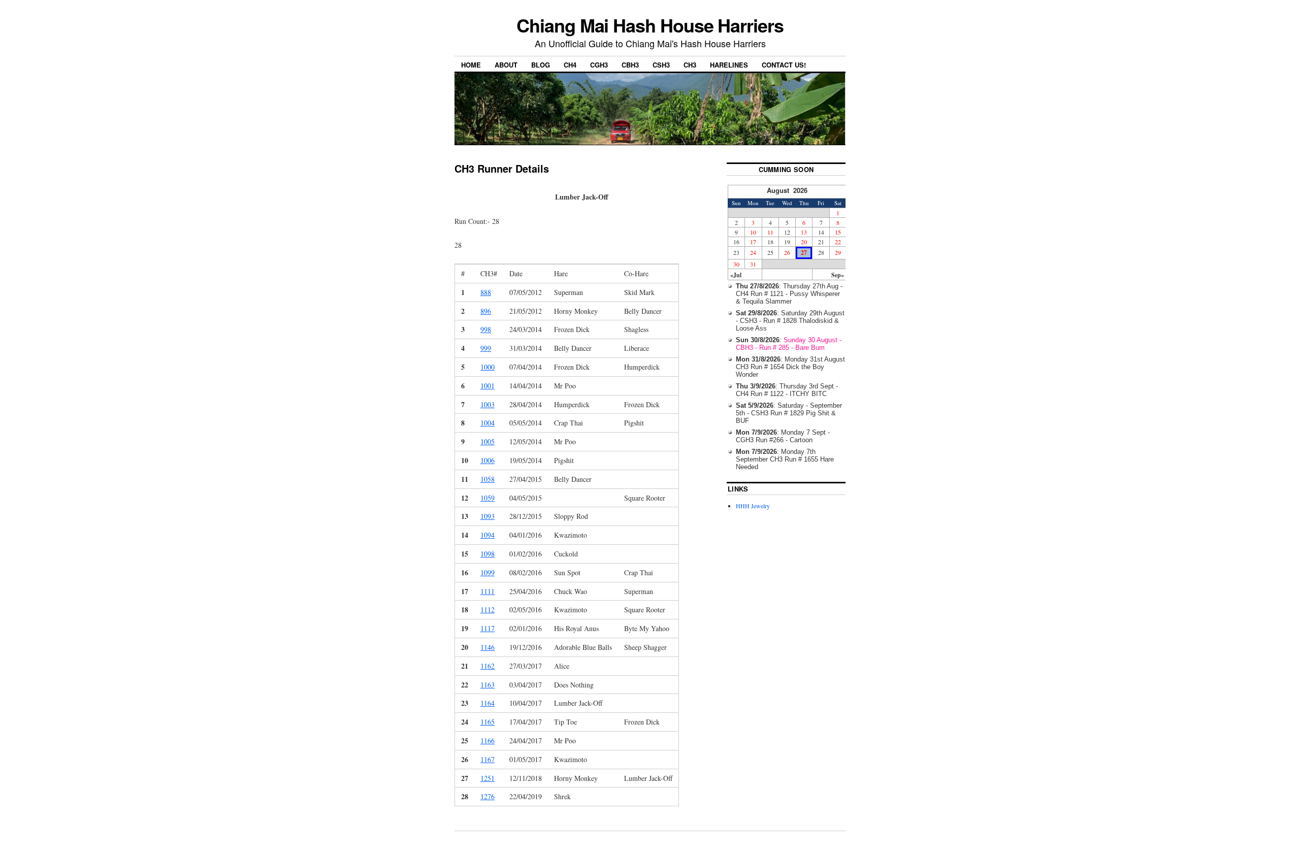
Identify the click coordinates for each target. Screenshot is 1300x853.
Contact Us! (784, 65)
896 (485, 311)
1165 (487, 722)
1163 (487, 685)
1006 (487, 460)
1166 (487, 740)
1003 (487, 404)
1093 (487, 516)
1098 (487, 554)
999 (485, 348)
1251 (487, 778)
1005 (487, 441)
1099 (487, 572)
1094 (487, 535)
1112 (487, 609)
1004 (487, 423)
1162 (487, 666)
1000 (487, 367)
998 (485, 329)
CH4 (570, 65)
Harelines (729, 65)
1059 (487, 498)
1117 (487, 628)
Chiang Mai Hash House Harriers (650, 25)
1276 (487, 796)
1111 (487, 591)
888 (485, 292)
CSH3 (661, 65)
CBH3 (630, 65)
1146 (487, 647)
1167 (487, 759)
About (506, 65)
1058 (487, 479)
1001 (487, 385)
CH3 (690, 65)
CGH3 (599, 65)
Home (471, 65)
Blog (540, 65)
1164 (487, 703)
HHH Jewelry (753, 506)
